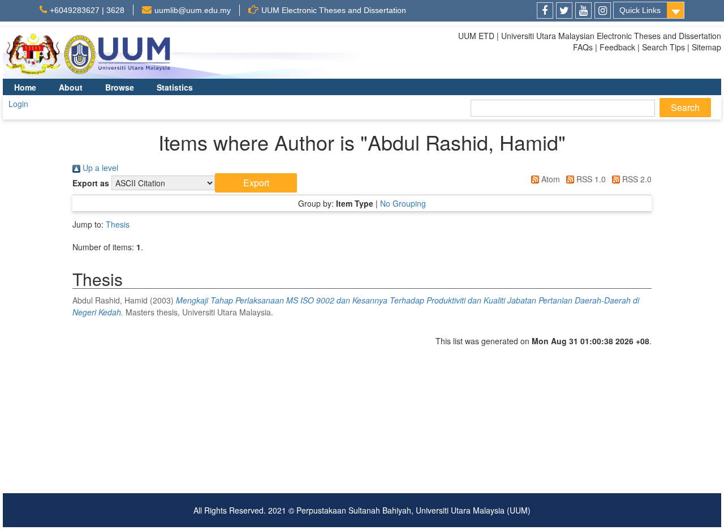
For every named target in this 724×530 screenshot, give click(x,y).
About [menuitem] (71, 87)
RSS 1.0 (590, 179)
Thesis (118, 224)
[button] (256, 183)
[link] (545, 10)
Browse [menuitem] (119, 87)
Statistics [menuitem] (175, 87)
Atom (549, 179)
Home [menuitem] (25, 87)
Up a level (99, 167)
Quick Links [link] (640, 10)
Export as (90, 183)
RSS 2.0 (636, 179)
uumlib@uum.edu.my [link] (192, 10)
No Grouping (403, 203)
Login (18, 103)
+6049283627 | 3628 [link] (87, 10)
